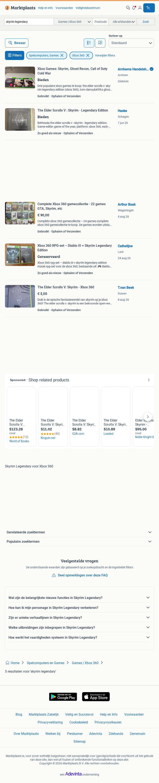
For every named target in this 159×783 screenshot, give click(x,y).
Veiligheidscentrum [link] (88, 8)
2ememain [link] (137, 734)
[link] (19, 7)
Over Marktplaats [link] (26, 734)
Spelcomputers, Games (44, 55)
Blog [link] (19, 714)
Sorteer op (115, 35)
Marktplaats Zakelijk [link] (44, 714)
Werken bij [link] (52, 734)
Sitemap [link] (79, 741)
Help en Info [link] (109, 714)
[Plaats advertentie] (149, 7)
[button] (134, 7)
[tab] (89, 43)
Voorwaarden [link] (64, 8)
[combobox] (29, 21)
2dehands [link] (116, 734)
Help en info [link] (45, 8)
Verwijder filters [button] (105, 55)
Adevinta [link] (95, 734)
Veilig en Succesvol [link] (79, 714)
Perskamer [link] (75, 734)
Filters (17, 55)
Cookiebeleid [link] (78, 722)
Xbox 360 (78, 55)
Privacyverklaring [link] (50, 722)
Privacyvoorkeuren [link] (108, 722)
